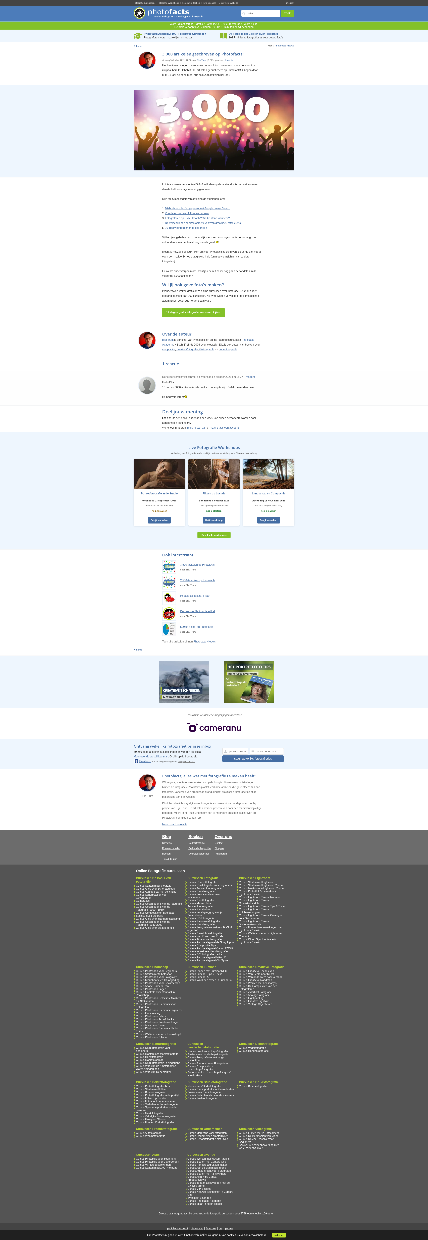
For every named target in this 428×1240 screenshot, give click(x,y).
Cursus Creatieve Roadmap (255, 980)
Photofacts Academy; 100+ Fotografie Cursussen (175, 33)
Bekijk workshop (159, 520)
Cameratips (143, 900)
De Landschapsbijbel (199, 848)
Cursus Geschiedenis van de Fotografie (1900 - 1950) (153, 908)
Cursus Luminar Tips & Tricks (204, 974)
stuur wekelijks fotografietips (253, 758)
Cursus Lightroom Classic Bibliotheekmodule (254, 923)
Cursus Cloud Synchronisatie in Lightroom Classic (258, 941)
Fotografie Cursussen (144, 3)
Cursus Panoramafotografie (203, 921)
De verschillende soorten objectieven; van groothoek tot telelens (203, 223)
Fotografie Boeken (191, 3)
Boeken (166, 853)
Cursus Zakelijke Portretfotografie (156, 1116)
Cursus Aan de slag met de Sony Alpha (210, 942)
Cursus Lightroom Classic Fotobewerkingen (254, 911)
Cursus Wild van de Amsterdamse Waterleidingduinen (156, 1067)
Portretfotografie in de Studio (159, 493)
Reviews (167, 842)
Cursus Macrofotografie (150, 1060)
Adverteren (221, 853)
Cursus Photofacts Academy (204, 1200)
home (139, 46)
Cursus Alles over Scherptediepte (156, 888)
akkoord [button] (279, 1235)
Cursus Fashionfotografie (202, 1098)
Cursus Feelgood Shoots (151, 1119)
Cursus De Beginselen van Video (259, 1136)
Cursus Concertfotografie (202, 882)
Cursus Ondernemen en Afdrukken (207, 1136)
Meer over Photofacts (174, 824)
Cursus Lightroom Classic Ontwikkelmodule (254, 902)
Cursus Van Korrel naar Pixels (205, 936)
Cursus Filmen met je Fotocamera (259, 1133)
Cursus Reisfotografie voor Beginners (209, 885)
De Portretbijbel (196, 842)
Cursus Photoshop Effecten (152, 1037)
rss (220, 1228)
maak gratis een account (224, 427)
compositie (168, 349)
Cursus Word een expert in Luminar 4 (209, 980)
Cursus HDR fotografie (200, 918)
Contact (219, 842)
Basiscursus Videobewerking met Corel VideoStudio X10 (259, 1146)
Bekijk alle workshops (214, 535)
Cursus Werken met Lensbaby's (258, 983)
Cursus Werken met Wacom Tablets (208, 1158)
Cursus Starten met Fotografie (153, 885)
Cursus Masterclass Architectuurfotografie (200, 905)
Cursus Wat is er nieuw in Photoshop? (158, 1034)
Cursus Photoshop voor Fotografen (156, 977)
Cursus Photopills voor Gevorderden (157, 1161)
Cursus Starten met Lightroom (256, 882)
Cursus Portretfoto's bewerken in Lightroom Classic (258, 893)
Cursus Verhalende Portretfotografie (157, 1104)
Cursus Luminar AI (198, 977)
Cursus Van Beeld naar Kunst (256, 974)
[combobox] (260, 13)
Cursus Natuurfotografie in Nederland (158, 1063)
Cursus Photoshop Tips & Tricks (155, 1019)
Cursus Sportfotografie (200, 900)
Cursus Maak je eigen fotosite (205, 1203)
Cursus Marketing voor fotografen (207, 1133)
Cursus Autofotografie (149, 1133)
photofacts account (177, 1228)
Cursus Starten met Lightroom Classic (261, 885)
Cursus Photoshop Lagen (151, 989)
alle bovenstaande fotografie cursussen (211, 1213)
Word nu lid (250, 24)
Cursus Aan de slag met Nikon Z (206, 957)
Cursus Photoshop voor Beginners (156, 971)
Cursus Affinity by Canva (202, 1176)
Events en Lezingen (199, 1197)
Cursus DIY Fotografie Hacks (204, 954)
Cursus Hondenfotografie (254, 1051)
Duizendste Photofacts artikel (197, 611)
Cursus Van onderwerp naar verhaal (260, 977)
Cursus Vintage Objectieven (255, 1004)
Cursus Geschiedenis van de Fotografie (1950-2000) (153, 923)
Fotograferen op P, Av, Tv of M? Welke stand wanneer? (197, 218)
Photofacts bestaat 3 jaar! (195, 595)
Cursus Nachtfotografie (201, 924)
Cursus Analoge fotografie (254, 995)
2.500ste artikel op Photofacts (197, 580)
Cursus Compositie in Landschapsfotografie (200, 1068)
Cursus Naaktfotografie (149, 1113)
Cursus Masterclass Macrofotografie (157, 1054)
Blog (166, 836)
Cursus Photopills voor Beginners (156, 1158)
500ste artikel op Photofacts (196, 626)
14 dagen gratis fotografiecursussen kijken (193, 312)
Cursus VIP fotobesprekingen (153, 1164)
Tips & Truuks (169, 859)
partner (229, 1228)
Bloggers (219, 848)
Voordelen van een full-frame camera (187, 213)
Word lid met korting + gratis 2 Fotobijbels (194, 24)
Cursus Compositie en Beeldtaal (155, 912)
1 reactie (229, 60)
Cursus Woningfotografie (150, 1136)
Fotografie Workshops (168, 3)
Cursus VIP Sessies (199, 1188)
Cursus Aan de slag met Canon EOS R (210, 948)
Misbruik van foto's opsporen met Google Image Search (197, 208)
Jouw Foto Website (228, 3)
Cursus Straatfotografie (201, 891)
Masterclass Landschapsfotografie (207, 1051)
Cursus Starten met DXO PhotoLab (156, 1167)
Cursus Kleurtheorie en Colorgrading (158, 980)
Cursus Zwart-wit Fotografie (255, 992)
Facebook (145, 761)
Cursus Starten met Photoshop (154, 974)
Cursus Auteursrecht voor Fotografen (209, 1170)
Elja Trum (201, 60)
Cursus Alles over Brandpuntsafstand (158, 918)
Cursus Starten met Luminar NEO (207, 971)
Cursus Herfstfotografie (149, 1057)
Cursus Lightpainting (251, 998)
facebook (211, 1228)
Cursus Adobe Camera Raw (152, 986)
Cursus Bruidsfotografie (253, 1086)
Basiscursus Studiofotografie (204, 1092)
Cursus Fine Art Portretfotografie (155, 1122)
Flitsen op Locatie (214, 493)
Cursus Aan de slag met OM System (208, 960)
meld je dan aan (196, 427)
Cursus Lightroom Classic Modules (259, 897)
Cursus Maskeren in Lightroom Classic (262, 888)
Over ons (223, 836)
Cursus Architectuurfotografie (204, 888)
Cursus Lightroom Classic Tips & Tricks (262, 906)
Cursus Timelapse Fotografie (204, 939)
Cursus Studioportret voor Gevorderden (210, 1089)
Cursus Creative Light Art (254, 1001)
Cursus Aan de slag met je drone (206, 1167)
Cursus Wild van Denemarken (154, 1072)
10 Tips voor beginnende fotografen (186, 227)
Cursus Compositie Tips (201, 945)
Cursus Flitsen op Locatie (151, 1098)
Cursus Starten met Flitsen (151, 1089)
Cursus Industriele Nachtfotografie (207, 951)
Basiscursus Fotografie (149, 915)
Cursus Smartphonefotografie (204, 933)
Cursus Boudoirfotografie (151, 1092)
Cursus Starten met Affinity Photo (206, 1173)
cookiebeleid (258, 1235)
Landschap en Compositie (268, 493)
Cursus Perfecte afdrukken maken (207, 1164)
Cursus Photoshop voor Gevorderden (158, 983)
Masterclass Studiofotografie (204, 1086)
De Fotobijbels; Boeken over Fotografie (254, 33)
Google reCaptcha (186, 761)
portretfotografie (228, 349)
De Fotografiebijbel (198, 853)
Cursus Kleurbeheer (199, 909)
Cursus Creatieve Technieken (256, 971)
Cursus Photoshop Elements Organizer (159, 1010)
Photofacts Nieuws (284, 45)
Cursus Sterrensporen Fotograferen (208, 1063)
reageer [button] (250, 376)
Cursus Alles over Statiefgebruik (155, 927)
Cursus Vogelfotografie (252, 1048)
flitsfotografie (206, 349)
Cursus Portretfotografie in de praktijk (158, 1095)
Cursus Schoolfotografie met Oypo (207, 1139)
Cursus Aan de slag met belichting (156, 891)
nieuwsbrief (197, 1228)
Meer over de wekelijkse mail (151, 756)
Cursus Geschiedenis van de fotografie (159, 903)
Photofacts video (171, 848)
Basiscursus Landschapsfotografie (207, 1054)
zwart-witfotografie (187, 349)
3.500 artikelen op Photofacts (197, 564)
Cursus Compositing (148, 1013)
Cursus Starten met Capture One (206, 1161)
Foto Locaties (209, 3)
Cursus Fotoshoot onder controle (155, 1101)
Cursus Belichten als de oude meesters (210, 1095)
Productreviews (196, 1179)
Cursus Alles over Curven (151, 1025)
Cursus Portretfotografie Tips (153, 1086)
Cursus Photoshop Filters (151, 1016)
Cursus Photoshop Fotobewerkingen (157, 1022)
